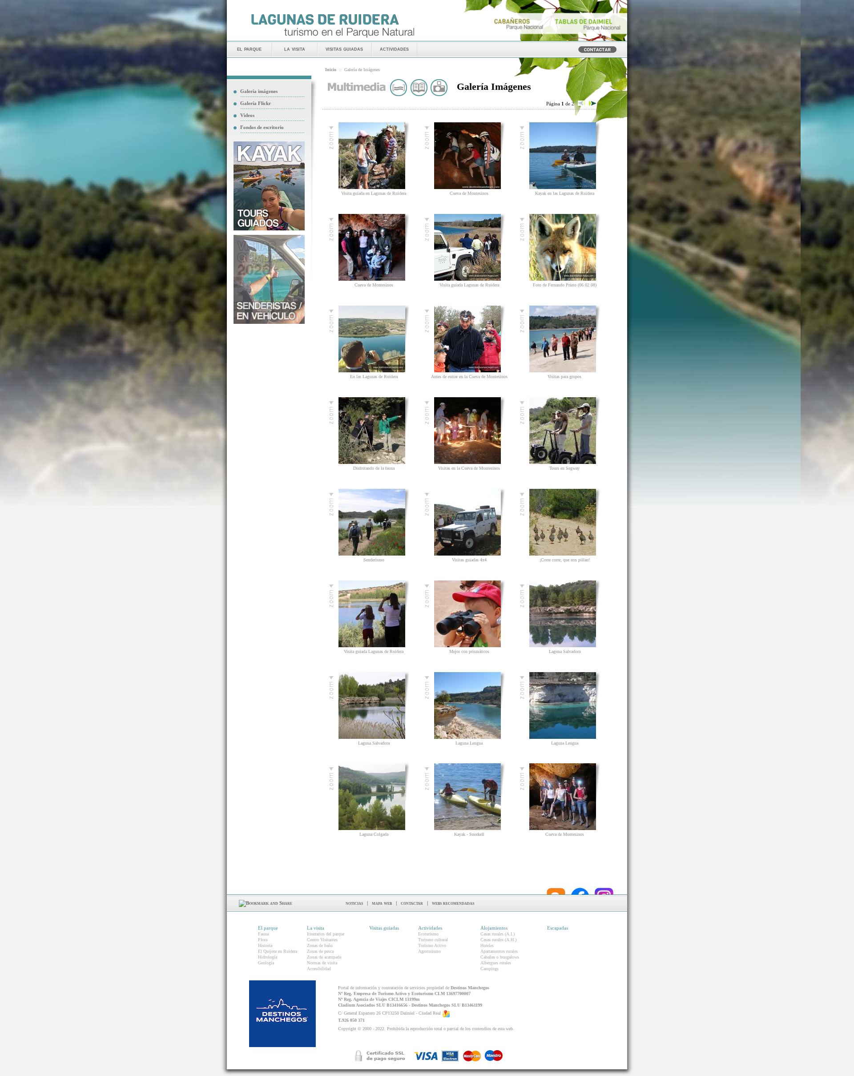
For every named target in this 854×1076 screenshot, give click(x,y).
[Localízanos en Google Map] (446, 1013)
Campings (489, 968)
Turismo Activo (432, 945)
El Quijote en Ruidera (277, 951)
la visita (294, 48)
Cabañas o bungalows (499, 957)
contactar (412, 903)
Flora (262, 939)
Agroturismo (429, 951)
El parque (268, 928)
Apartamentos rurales (499, 951)
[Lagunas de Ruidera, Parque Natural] (332, 38)
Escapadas (557, 928)
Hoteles (487, 945)
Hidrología (267, 957)
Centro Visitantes (322, 939)
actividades (394, 48)
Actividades (430, 928)
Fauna (263, 933)
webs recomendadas (453, 903)
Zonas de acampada (324, 957)
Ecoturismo (428, 933)
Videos (247, 115)
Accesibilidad (319, 968)
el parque (249, 48)
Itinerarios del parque (325, 933)
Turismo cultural (433, 939)
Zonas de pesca (320, 951)
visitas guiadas (344, 48)
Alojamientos (494, 928)
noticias (354, 903)
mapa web (382, 903)
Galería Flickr (255, 103)
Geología (266, 962)
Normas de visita (322, 962)
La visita (315, 928)
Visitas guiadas (384, 928)
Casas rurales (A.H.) (498, 939)
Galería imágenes (259, 91)
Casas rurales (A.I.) (497, 933)
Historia (265, 945)
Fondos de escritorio (262, 127)
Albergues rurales (495, 962)
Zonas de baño (320, 945)
